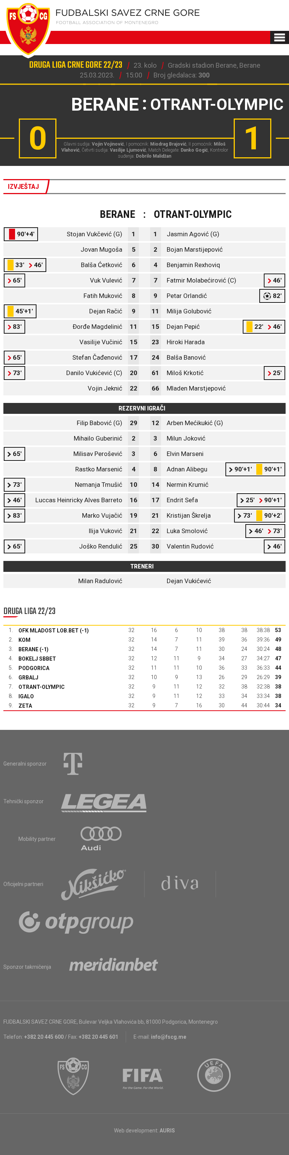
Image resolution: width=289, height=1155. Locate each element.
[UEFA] (214, 1076)
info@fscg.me (168, 1037)
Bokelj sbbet (37, 659)
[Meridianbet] (114, 967)
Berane (28, 649)
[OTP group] (76, 922)
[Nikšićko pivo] (94, 884)
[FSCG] (73, 1076)
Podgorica (33, 668)
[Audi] (101, 839)
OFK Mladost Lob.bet (48, 631)
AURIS (167, 1131)
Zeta (25, 706)
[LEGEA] (104, 801)
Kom (24, 640)
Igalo (26, 696)
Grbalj (28, 678)
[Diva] (180, 884)
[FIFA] (143, 1076)
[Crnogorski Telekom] (73, 764)
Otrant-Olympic (41, 687)
